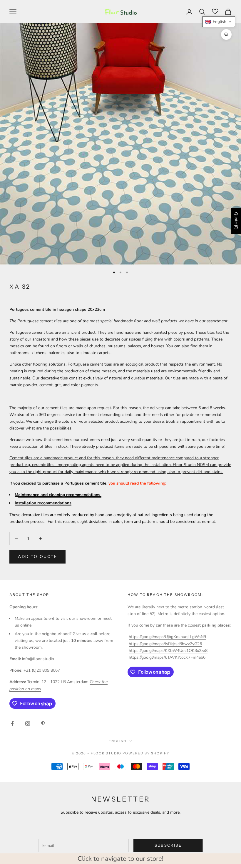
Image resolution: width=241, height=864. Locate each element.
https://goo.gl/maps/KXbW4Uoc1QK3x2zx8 (168, 650)
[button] (218, 21)
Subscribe (168, 845)
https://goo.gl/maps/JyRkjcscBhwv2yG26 (165, 644)
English (118, 741)
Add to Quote (37, 556)
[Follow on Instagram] (28, 723)
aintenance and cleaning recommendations (59, 495)
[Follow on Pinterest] (43, 723)
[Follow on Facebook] (12, 723)
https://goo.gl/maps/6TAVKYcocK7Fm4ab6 (167, 657)
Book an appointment (185, 421)
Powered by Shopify (146, 753)
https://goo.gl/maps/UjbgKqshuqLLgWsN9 (167, 637)
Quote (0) (236, 220)
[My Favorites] (215, 10)
